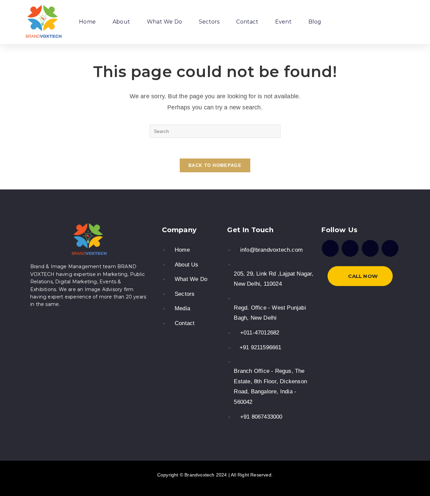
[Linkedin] (390, 248)
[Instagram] (350, 248)
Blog (314, 22)
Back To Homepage (215, 165)
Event (283, 22)
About (121, 22)
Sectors (209, 22)
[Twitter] (370, 248)
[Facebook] (330, 248)
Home (87, 22)
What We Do (164, 22)
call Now (363, 276)
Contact (247, 22)
